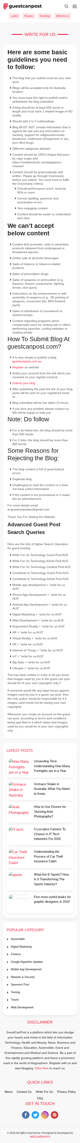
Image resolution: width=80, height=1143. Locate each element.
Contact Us (24, 1091)
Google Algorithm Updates (27, 961)
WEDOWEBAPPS (40, 1136)
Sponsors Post (20, 984)
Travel (15, 999)
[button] (64, 6)
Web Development (22, 1007)
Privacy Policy (66, 1091)
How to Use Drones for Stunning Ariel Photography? (50, 811)
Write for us (62, 16)
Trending (44, 16)
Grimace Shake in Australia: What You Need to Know (52, 788)
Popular (28, 16)
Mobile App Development (26, 969)
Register (18, 367)
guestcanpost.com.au (26, 361)
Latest (14, 16)
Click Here (42, 1068)
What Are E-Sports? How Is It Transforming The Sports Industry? (51, 879)
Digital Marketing (21, 946)
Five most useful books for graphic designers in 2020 (52, 899)
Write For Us (44, 1091)
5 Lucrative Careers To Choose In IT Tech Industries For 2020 (49, 834)
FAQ (40, 1098)
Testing (15, 992)
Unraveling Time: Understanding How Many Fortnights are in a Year (52, 766)
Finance (16, 954)
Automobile (18, 939)
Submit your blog (23, 383)
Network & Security (23, 977)
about (8, 1091)
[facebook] (25, 1115)
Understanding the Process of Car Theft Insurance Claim (48, 856)
